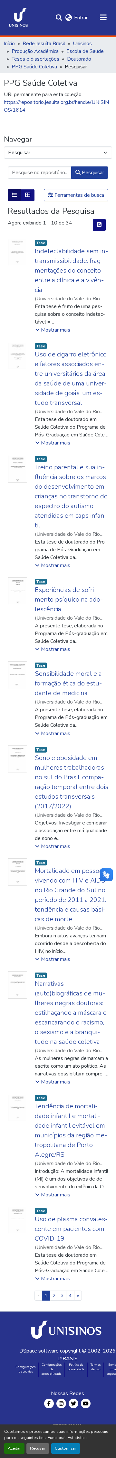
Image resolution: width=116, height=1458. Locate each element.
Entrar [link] (81, 17)
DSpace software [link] (39, 1350)
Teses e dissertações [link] (35, 59)
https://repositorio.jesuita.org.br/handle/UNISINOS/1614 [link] (56, 106)
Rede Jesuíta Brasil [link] (44, 43)
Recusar (37, 1448)
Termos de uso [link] (96, 1367)
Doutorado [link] (79, 59)
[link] (67, 1329)
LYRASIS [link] (67, 1358)
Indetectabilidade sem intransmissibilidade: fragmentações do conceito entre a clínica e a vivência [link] (71, 270)
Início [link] (9, 43)
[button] (18, 17)
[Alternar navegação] (103, 18)
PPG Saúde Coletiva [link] (34, 66)
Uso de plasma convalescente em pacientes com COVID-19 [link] (71, 1229)
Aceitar (14, 1448)
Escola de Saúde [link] (85, 51)
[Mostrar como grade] (27, 195)
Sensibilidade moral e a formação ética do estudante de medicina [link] (68, 683)
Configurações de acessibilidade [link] (52, 1369)
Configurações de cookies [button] (25, 1369)
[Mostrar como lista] (14, 195)
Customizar (65, 1448)
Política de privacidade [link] (76, 1367)
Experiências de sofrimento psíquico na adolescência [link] (69, 599)
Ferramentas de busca (78, 195)
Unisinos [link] (82, 43)
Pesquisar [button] (92, 172)
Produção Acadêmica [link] (35, 51)
